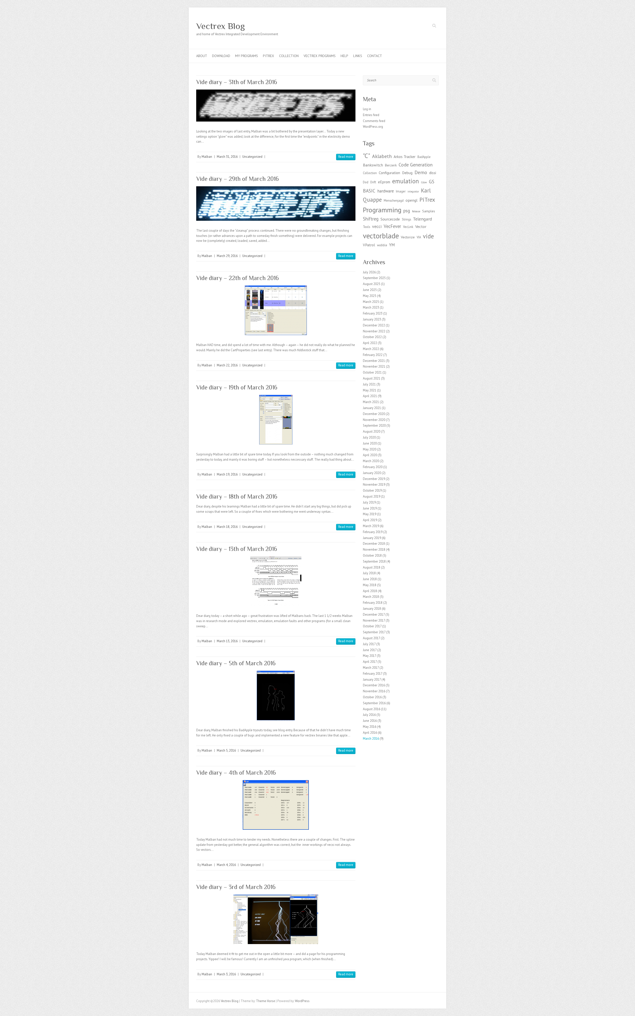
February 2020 (372, 467)
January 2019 (372, 538)
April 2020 (370, 455)
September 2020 (374, 425)
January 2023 (372, 319)
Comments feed (374, 121)
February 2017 (372, 673)
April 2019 (370, 520)
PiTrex (268, 56)
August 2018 (371, 567)
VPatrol (369, 245)
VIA (419, 237)
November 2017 (374, 620)
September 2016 (374, 703)
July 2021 (369, 384)
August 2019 (371, 496)
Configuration (389, 172)
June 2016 (370, 721)
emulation (405, 181)
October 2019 (372, 490)
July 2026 (369, 272)
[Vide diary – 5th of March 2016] (275, 695)
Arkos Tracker (404, 156)
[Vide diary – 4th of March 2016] (275, 805)
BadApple (424, 157)
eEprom (384, 182)
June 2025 (370, 290)
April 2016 (370, 732)
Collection (289, 56)
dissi (432, 172)
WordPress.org (373, 127)
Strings (406, 219)
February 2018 (372, 603)
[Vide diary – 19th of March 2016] (275, 419)
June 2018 (370, 579)
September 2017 (374, 632)
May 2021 (369, 390)
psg (406, 211)
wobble (382, 245)
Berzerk (391, 165)
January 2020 (372, 473)
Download (221, 56)
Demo (420, 172)
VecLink (408, 227)
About (201, 56)
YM (392, 245)
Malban (207, 157)
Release (416, 211)
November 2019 (374, 484)
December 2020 (374, 414)
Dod (365, 182)
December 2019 (374, 479)
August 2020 (371, 431)
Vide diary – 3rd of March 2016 (236, 887)
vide (428, 236)
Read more (345, 157)
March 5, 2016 (226, 750)
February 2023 (372, 313)
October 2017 (372, 626)
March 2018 (371, 597)
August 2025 (371, 284)
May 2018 (369, 585)
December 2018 (374, 543)
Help (344, 56)
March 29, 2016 (227, 256)
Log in (367, 109)
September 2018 (374, 561)
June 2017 (370, 650)
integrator (413, 191)
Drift (373, 182)
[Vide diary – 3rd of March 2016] (275, 919)
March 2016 (371, 738)
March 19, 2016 (227, 474)
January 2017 (372, 679)
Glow (424, 182)
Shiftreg (371, 219)
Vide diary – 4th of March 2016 (236, 772)
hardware (385, 191)
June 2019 (370, 508)
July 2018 (369, 573)
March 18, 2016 (227, 527)
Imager (401, 191)
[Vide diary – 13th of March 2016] (275, 581)
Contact (374, 56)
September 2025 (374, 278)
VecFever (392, 226)
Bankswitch (373, 164)
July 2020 (369, 437)
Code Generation (416, 165)
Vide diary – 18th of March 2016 (236, 496)
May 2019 (369, 514)
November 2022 (374, 331)
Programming (382, 209)
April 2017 (370, 662)
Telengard (422, 219)
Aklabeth (382, 156)
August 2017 (371, 638)
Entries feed (371, 115)
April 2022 (370, 343)
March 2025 (371, 302)
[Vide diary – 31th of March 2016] (275, 106)
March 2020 (371, 461)
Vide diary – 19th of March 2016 (236, 387)
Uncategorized (252, 157)
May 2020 (369, 449)
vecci (377, 226)
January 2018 (372, 608)
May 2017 (369, 656)
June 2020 (370, 443)
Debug (407, 172)
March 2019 (371, 526)
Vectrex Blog (220, 26)
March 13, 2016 (227, 641)
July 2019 (369, 502)
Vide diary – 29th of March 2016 (237, 178)
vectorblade (381, 235)
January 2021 (372, 408)
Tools (366, 227)
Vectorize (408, 237)
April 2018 (370, 591)
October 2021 (372, 372)
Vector (420, 226)
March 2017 (371, 668)
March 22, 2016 (227, 365)
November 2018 (374, 549)
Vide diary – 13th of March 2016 (236, 548)
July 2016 (369, 715)
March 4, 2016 (226, 865)
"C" (366, 156)
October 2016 (372, 697)
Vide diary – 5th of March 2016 (236, 663)
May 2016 (369, 727)
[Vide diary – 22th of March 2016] (275, 310)
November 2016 (374, 691)
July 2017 (369, 644)
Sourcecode (390, 219)
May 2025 (369, 296)
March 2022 (371, 349)
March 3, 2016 (226, 974)
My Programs (246, 56)
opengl (411, 200)
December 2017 (374, 614)
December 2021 (374, 361)
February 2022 (372, 355)
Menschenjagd (394, 200)
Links (357, 56)
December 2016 (374, 685)
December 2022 (374, 325)
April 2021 (370, 396)
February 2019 (372, 532)
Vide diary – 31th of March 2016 (236, 82)
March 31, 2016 (227, 157)
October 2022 (372, 337)
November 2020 (374, 420)
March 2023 (371, 307)
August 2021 (371, 378)
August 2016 (371, 709)
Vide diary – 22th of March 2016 (237, 278)
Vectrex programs (320, 56)
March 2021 (371, 402)
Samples (428, 211)
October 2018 (372, 555)
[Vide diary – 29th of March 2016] (275, 203)
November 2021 (374, 366)
